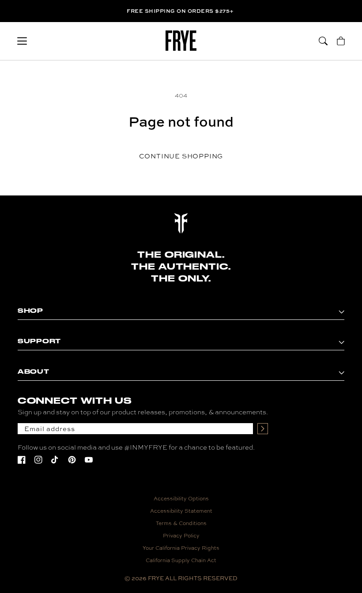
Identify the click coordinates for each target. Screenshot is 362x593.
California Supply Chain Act (181, 560)
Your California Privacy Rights (181, 548)
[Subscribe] (262, 428)
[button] (22, 41)
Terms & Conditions (181, 523)
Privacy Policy (181, 535)
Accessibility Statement (181, 510)
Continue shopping (181, 156)
